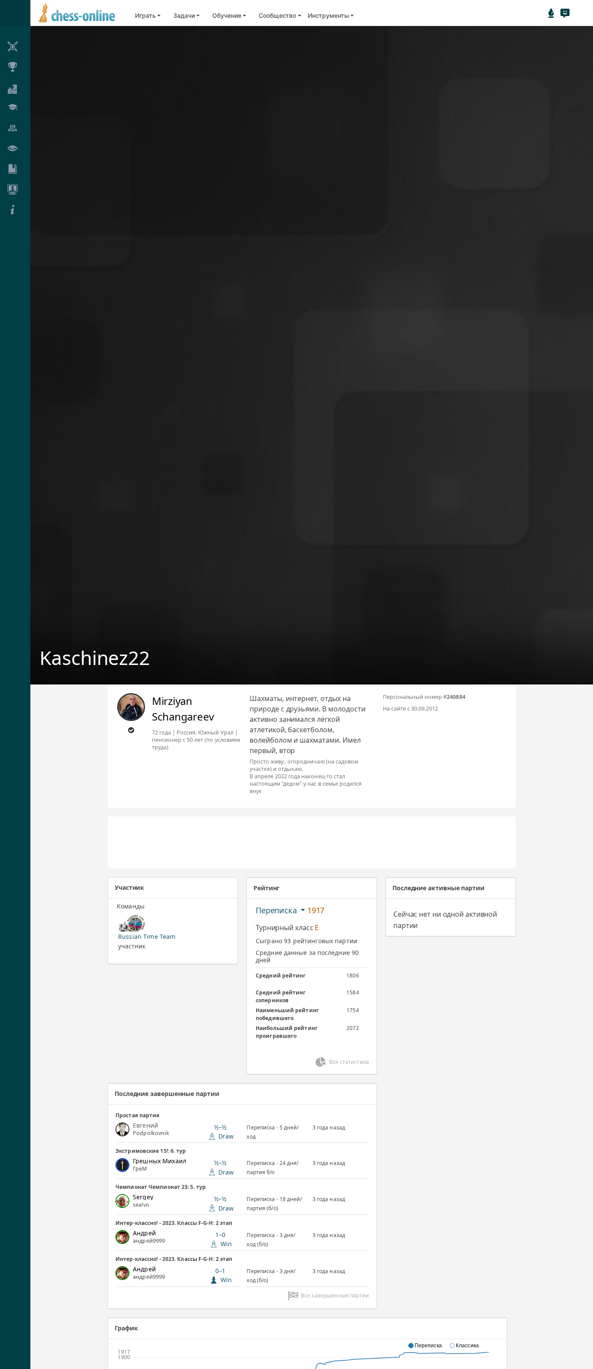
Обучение (226, 15)
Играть (145, 15)
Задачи (184, 15)
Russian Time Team (146, 936)
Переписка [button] (277, 910)
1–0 (223, 1239)
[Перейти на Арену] (551, 13)
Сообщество (277, 15)
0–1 (223, 1275)
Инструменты (328, 15)
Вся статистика (349, 1062)
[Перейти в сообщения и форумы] (565, 13)
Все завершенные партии (335, 1295)
